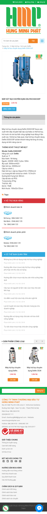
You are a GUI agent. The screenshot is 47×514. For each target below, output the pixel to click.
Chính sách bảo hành (9, 492)
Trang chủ (5, 46)
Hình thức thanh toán (9, 474)
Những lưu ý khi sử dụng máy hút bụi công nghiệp (23, 259)
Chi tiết (13, 380)
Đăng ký (42, 2)
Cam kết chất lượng (9, 446)
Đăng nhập (30, 2)
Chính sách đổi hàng (9, 489)
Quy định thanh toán (9, 477)
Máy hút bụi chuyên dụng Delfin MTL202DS (13, 371)
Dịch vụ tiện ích (7, 449)
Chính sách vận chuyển (10, 498)
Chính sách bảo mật (9, 495)
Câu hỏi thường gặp (9, 480)
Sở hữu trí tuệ (6, 452)
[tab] (23, 121)
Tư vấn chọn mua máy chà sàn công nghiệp (21, 327)
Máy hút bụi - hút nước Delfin (21, 46)
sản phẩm (18, 2)
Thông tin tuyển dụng (9, 443)
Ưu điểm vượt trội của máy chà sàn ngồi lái (20, 298)
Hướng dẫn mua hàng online (12, 470)
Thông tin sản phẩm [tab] (12, 117)
